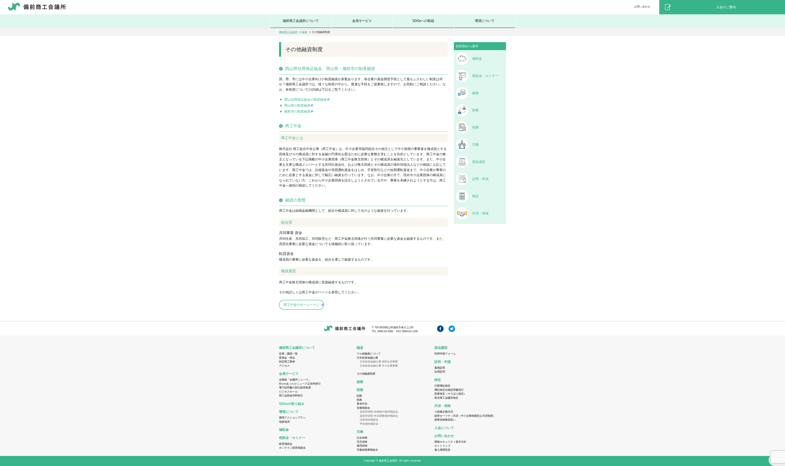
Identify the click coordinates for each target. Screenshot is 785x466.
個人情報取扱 (442, 449)
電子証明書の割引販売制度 (295, 387)
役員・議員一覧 (288, 353)
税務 (475, 127)
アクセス (284, 365)
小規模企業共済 (443, 411)
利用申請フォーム (445, 353)
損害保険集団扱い (445, 419)
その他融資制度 (366, 373)
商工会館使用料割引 (291, 395)
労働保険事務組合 (367, 449)
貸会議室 (478, 161)
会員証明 (439, 371)
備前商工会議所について (301, 21)
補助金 (477, 58)
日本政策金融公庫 (367, 357)
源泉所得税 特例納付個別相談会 (379, 411)
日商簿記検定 (442, 385)
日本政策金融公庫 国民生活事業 (379, 361)
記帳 (359, 395)
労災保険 (362, 441)
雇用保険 (362, 445)
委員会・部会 (287, 357)
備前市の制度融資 (297, 111)
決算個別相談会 (369, 419)
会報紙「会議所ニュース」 (295, 379)
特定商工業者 (287, 361)
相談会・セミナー (485, 76)
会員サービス (362, 21)
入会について (444, 428)
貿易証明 (439, 367)
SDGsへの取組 (423, 21)
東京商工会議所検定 (446, 397)
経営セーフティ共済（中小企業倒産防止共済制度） (465, 415)
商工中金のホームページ (302, 304)
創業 (475, 110)
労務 (475, 144)
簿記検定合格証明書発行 (449, 389)
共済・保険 (480, 213)
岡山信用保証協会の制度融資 (305, 99)
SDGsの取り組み (291, 403)
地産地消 (284, 421)
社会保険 (362, 437)
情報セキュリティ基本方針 (450, 441)
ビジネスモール (288, 391)
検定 (475, 196)
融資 (475, 93)
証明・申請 (480, 179)
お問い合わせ (642, 6)
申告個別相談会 (369, 423)
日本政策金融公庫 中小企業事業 (379, 365)
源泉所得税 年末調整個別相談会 (379, 415)
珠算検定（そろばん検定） (450, 393)
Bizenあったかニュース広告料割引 (300, 383)
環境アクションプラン (292, 417)
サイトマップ (442, 445)
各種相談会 (363, 407)
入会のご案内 (726, 7)
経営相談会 (285, 443)
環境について (485, 21)
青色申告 (362, 403)
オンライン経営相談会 (292, 447)
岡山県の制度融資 (297, 105)
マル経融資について (369, 353)
